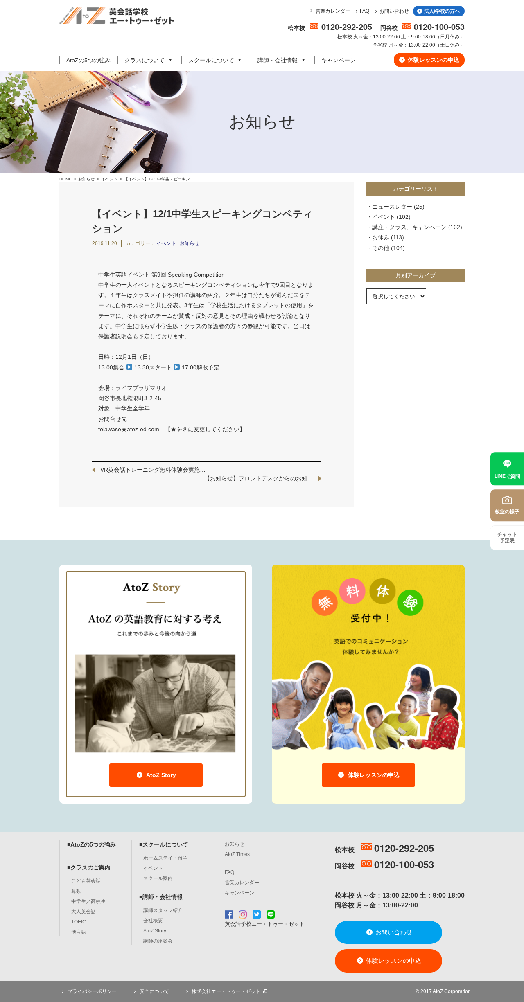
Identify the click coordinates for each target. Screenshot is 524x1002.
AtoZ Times (237, 854)
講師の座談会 (158, 941)
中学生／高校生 (88, 901)
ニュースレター (392, 206)
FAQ (364, 11)
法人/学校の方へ (441, 11)
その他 (380, 248)
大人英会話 (83, 911)
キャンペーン (338, 60)
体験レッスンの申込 (432, 59)
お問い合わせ (394, 11)
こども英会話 (86, 881)
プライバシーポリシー (91, 991)
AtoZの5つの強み (88, 60)
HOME (65, 179)
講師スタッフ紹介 (163, 910)
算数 (76, 891)
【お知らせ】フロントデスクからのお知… (258, 478)
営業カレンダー (333, 11)
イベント (110, 179)
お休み (380, 237)
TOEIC (78, 922)
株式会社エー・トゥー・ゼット (226, 991)
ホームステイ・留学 (165, 858)
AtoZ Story (160, 775)
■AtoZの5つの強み (91, 844)
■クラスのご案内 (89, 867)
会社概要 (153, 920)
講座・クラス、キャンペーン (409, 227)
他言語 (78, 932)
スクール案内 (158, 878)
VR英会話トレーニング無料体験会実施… (153, 469)
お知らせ (86, 179)
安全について (153, 991)
